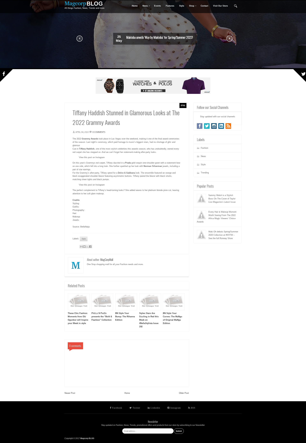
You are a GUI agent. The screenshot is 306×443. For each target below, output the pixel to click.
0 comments (98, 132)
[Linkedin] (221, 126)
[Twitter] (207, 126)
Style (183, 105)
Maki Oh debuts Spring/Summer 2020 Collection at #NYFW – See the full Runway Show (223, 235)
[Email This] (81, 246)
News (144, 6)
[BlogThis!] (84, 246)
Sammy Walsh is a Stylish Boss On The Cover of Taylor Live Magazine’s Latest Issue (222, 198)
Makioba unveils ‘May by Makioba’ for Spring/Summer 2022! (159, 37)
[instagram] (214, 126)
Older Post (184, 393)
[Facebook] (199, 126)
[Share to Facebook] (90, 246)
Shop (190, 6)
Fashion (204, 148)
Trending (205, 172)
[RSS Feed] (228, 126)
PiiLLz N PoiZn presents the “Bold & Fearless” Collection (101, 316)
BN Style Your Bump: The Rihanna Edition (125, 316)
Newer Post (70, 393)
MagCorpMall (106, 260)
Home (127, 393)
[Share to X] (87, 246)
